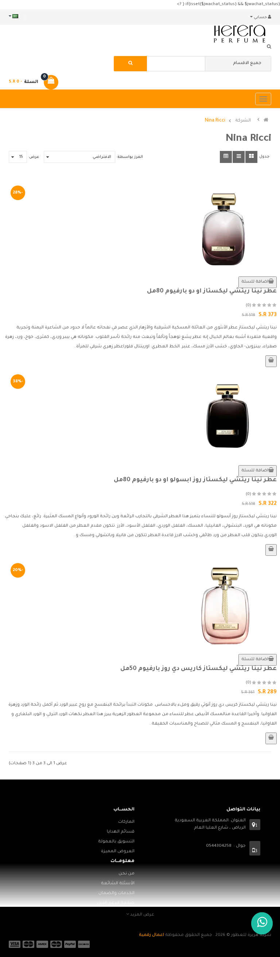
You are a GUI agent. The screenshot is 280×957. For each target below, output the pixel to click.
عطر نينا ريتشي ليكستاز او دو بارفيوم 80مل (212, 291)
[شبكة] (251, 157)
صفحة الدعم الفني (116, 903)
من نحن (126, 874)
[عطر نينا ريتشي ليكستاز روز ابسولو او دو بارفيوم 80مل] (140, 416)
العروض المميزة (118, 851)
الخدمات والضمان (116, 893)
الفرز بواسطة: (129, 157)
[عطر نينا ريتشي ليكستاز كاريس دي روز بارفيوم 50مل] (140, 605)
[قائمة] (239, 157)
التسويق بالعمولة (116, 842)
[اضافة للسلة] (271, 361)
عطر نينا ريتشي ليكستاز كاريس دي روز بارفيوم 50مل (198, 669)
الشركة (243, 121)
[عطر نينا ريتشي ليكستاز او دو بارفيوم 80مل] (140, 227)
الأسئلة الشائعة (118, 883)
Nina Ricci (215, 121)
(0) (248, 305)
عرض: (33, 157)
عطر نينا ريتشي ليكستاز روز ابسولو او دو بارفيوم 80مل (195, 480)
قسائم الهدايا (121, 832)
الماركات (126, 822)
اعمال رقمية (151, 935)
